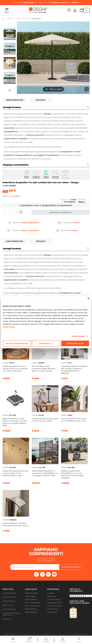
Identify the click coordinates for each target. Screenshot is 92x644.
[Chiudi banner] (88, 298)
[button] (79, 639)
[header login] (74, 10)
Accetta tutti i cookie (75, 343)
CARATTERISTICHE (14, 100)
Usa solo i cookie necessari (17, 343)
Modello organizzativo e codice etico (11, 614)
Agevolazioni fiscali (54, 603)
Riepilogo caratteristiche (16, 165)
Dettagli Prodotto (12, 107)
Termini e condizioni (55, 606)
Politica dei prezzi (9, 601)
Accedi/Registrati (9, 593)
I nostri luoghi (30, 596)
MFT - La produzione (32, 603)
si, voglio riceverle (71, 567)
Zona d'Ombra (23, 18)
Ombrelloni (36, 18)
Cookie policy (52, 612)
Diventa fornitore (9, 609)
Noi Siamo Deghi (31, 593)
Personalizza (44, 343)
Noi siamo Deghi (9, 597)
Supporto (50, 593)
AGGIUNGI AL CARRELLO (60, 212)
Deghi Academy (31, 612)
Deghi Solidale (30, 609)
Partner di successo (32, 606)
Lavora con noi (8, 605)
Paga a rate (51, 596)
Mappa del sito (53, 615)
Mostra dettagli (78, 336)
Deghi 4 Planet (31, 599)
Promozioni (7, 619)
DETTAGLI (40, 100)
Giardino (10, 18)
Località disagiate (54, 599)
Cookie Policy (9, 327)
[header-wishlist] (69, 10)
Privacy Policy (52, 609)
